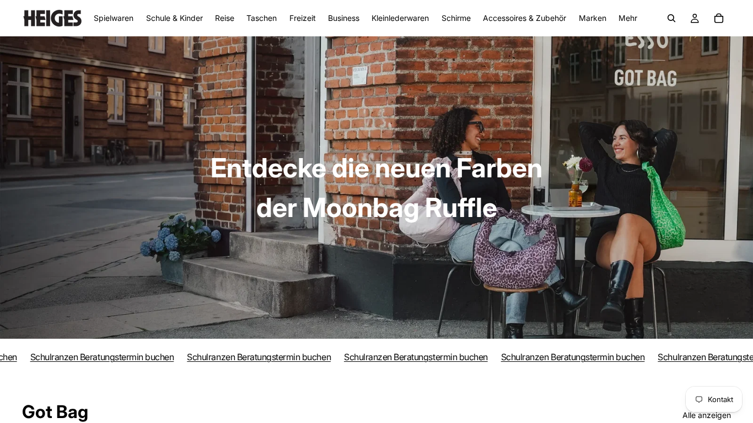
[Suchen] (671, 18)
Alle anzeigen (706, 415)
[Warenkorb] (719, 18)
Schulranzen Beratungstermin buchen (90, 356)
